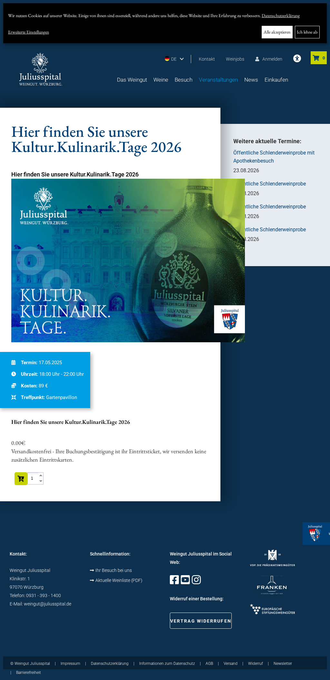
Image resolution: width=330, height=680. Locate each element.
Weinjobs (235, 59)
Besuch (183, 79)
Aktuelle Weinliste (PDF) (118, 580)
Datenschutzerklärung (281, 15)
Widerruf (255, 663)
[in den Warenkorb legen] (21, 478)
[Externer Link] (174, 582)
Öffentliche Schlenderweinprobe (269, 184)
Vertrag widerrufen (200, 621)
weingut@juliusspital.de (47, 603)
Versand (231, 663)
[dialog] (165, 23)
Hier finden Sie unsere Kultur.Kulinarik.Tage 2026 (75, 174)
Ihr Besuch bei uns (113, 570)
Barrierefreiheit (28, 672)
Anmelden (272, 59)
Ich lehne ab (307, 32)
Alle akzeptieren (277, 32)
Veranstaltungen (218, 79)
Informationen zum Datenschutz (167, 663)
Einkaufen (276, 79)
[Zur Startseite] (40, 69)
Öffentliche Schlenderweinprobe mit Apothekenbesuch (274, 157)
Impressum (70, 663)
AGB (209, 663)
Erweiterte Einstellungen (28, 32)
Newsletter (283, 663)
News (251, 79)
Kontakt (207, 59)
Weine (160, 79)
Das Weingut (132, 79)
